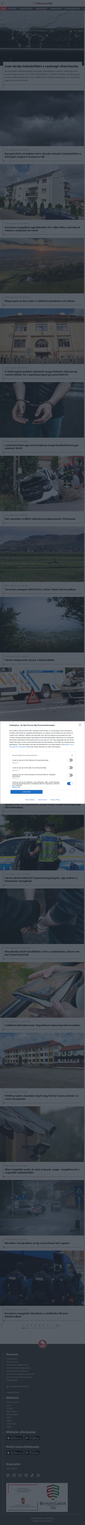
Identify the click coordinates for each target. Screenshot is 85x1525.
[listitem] (42, 755)
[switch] (70, 760)
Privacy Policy (55, 800)
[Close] (81, 725)
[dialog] (42, 762)
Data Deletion (30, 800)
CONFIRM (26, 792)
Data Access (42, 800)
